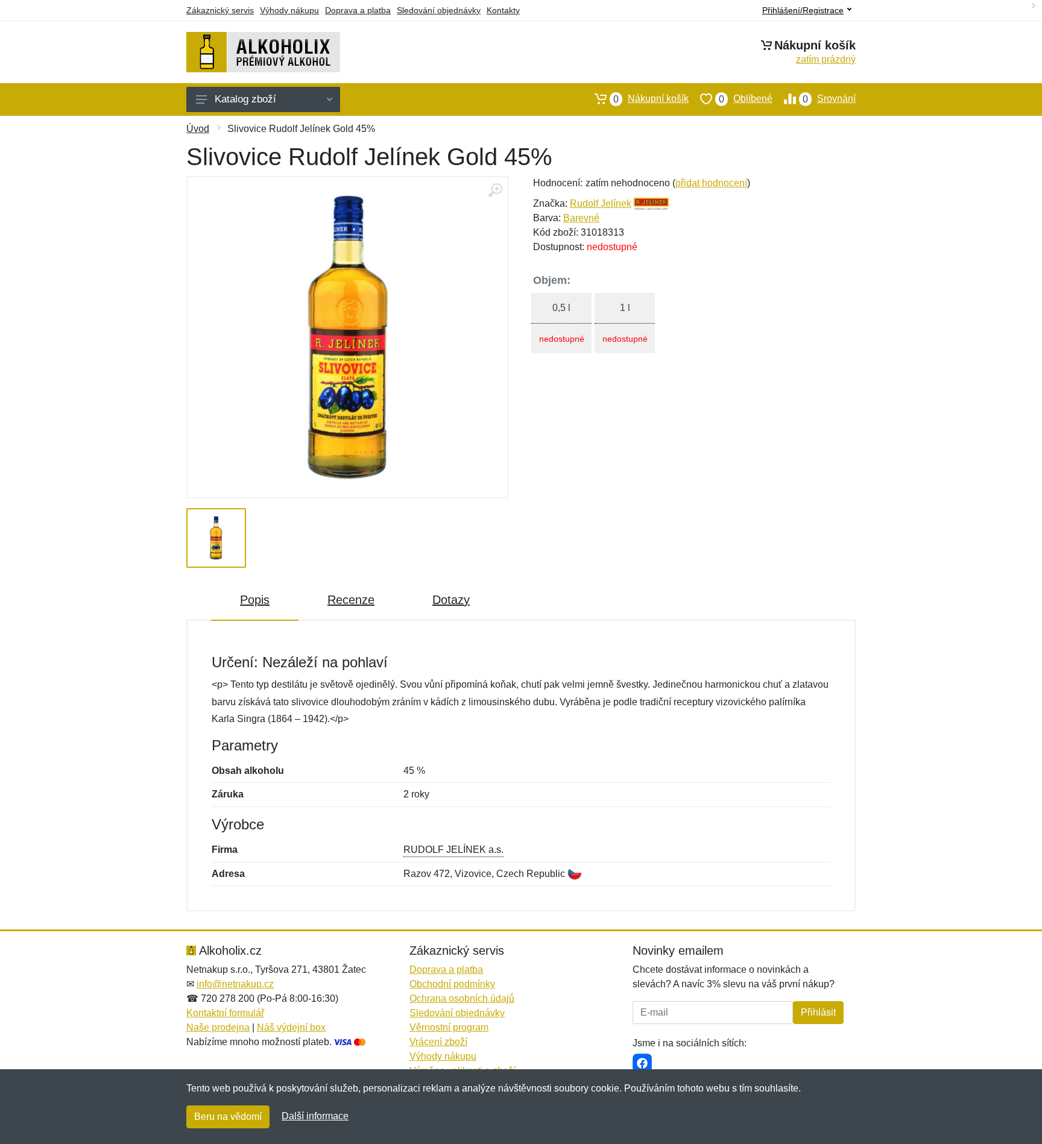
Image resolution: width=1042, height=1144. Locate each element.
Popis (255, 599)
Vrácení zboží (438, 1042)
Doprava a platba (358, 10)
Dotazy (451, 599)
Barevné (581, 218)
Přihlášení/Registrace (803, 10)
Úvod (197, 129)
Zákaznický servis (220, 10)
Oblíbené (745, 98)
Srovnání (829, 98)
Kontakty (503, 10)
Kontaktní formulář (225, 1013)
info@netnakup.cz (235, 984)
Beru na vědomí (228, 1116)
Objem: (551, 280)
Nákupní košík (651, 98)
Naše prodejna (218, 1027)
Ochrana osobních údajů (461, 998)
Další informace (315, 1116)
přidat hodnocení (711, 183)
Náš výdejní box (291, 1027)
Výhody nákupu (289, 10)
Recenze (350, 599)
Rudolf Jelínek (600, 203)
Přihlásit (818, 1012)
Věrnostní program (448, 1027)
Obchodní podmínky (452, 984)
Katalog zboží (245, 99)
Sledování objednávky (439, 10)
